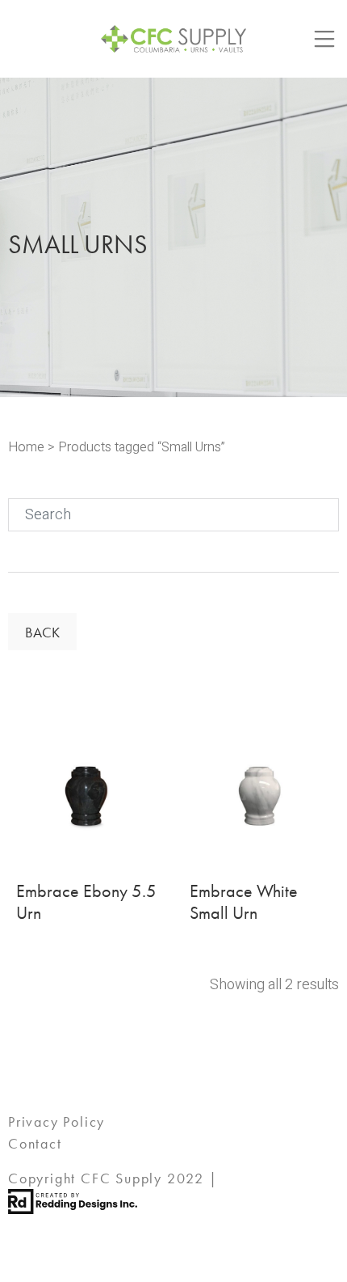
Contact (35, 1143)
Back (42, 632)
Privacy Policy (56, 1121)
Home (26, 447)
